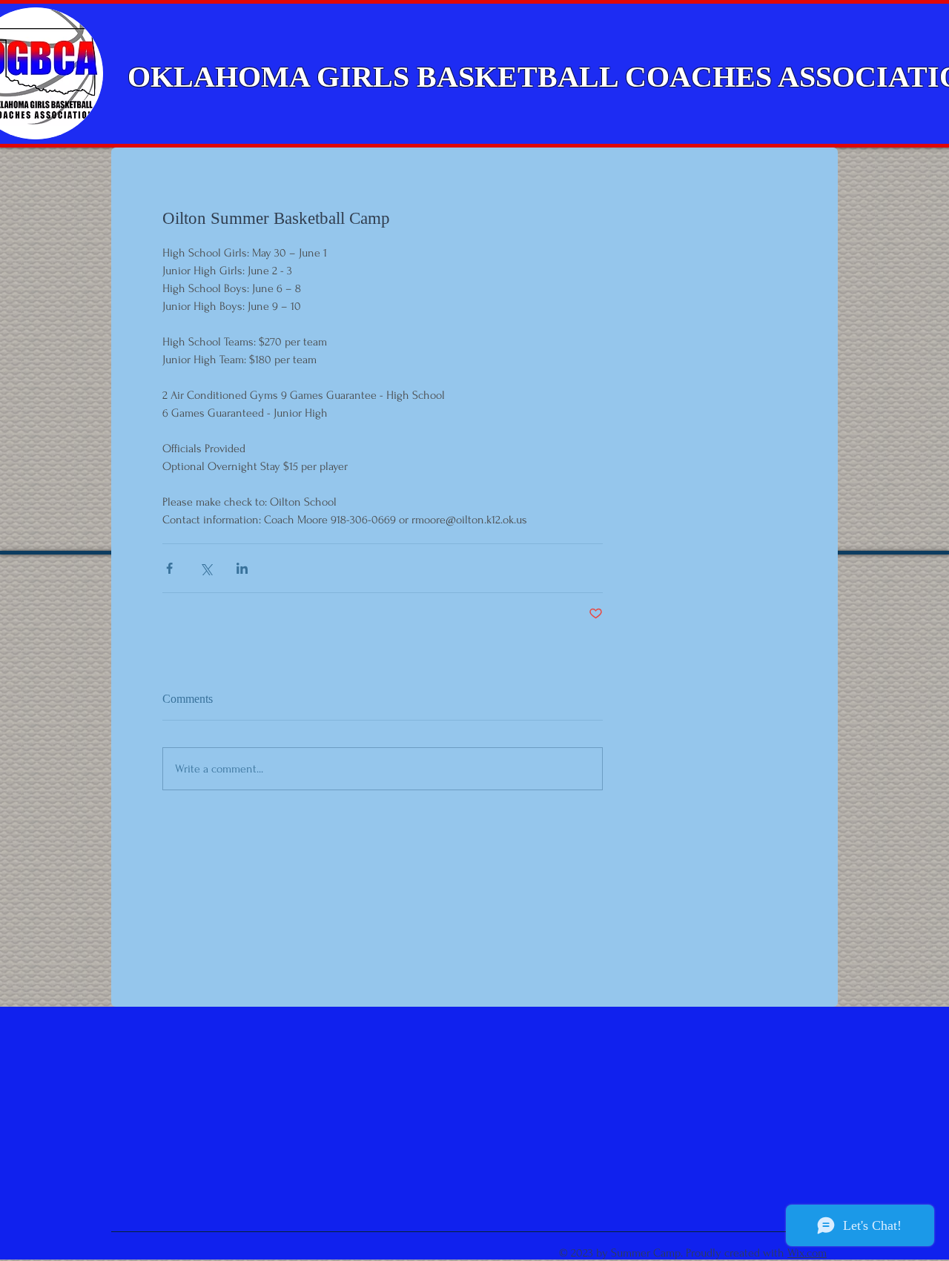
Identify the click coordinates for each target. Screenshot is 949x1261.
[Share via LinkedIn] (242, 568)
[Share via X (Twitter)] (206, 568)
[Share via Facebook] (169, 568)
